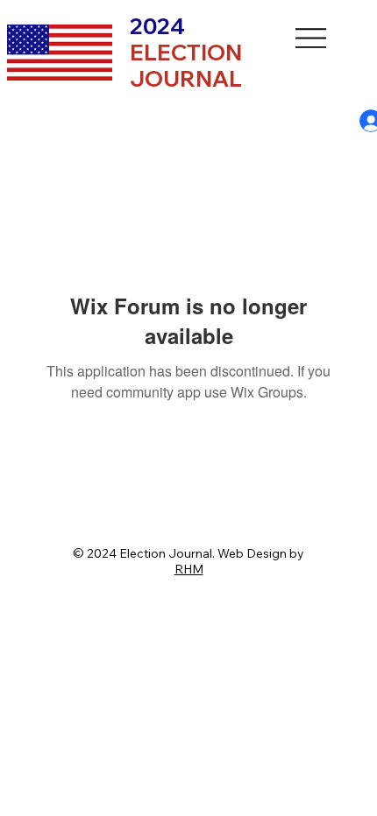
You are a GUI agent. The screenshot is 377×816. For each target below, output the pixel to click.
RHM (188, 569)
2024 (186, 52)
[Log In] (356, 120)
